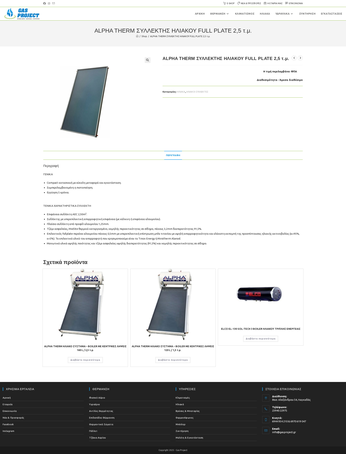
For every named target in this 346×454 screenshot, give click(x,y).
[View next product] (300, 58)
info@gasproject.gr (284, 432)
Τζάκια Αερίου (97, 437)
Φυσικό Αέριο (97, 397)
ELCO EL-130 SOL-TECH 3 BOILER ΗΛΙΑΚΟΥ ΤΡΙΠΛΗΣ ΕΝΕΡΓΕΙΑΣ (260, 328)
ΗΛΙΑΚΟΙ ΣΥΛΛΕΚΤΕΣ (197, 91)
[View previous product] (294, 58)
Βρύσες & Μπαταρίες (188, 411)
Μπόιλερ (180, 424)
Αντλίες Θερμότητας (101, 411)
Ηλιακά (180, 404)
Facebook (8, 424)
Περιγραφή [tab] (173, 155)
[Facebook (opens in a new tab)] (45, 3)
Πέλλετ (93, 431)
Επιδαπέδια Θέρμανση (101, 417)
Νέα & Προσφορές (13, 417)
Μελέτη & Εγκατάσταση (189, 437)
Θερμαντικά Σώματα (101, 424)
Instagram (8, 431)
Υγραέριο (94, 404)
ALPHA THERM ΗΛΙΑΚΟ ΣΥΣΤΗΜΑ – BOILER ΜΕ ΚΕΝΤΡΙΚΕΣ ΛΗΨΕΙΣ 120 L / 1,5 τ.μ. (173, 348)
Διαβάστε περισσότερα (85, 360)
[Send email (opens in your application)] (53, 3)
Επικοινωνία (10, 411)
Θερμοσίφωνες (184, 417)
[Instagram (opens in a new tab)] (49, 3)
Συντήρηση (182, 431)
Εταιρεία (8, 404)
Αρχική (7, 397)
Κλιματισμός (183, 397)
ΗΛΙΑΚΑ (181, 91)
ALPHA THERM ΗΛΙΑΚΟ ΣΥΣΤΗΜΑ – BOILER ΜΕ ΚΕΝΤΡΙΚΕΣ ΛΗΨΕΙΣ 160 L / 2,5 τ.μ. (85, 348)
